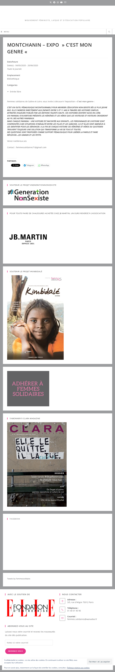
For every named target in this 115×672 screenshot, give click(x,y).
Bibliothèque (13, 78)
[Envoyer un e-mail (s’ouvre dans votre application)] (64, 2)
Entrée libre (15, 91)
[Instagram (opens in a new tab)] (57, 2)
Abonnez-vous (15, 651)
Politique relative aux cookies (78, 668)
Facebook (15, 519)
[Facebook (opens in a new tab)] (54, 2)
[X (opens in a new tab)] (50, 2)
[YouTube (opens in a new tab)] (61, 2)
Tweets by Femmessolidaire (18, 578)
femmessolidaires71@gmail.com (31, 147)
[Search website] (109, 32)
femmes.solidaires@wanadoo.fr (82, 619)
